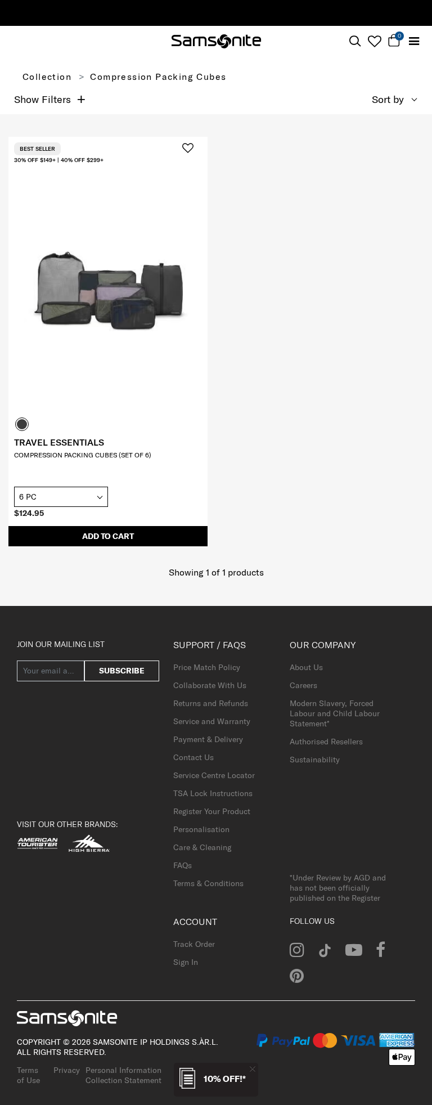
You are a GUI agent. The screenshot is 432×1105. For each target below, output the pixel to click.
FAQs (182, 865)
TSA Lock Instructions (213, 793)
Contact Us (193, 757)
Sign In (185, 962)
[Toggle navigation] (414, 41)
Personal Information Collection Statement (123, 1075)
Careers (303, 685)
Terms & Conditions (208, 883)
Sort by (388, 99)
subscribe (122, 671)
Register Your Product (211, 811)
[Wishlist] (374, 41)
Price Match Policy (206, 667)
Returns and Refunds (210, 703)
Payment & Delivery (208, 739)
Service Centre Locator (214, 775)
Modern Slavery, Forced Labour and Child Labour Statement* (335, 713)
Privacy (66, 1070)
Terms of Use (28, 1075)
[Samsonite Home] (216, 41)
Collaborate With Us (209, 685)
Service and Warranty (211, 721)
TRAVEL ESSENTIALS (59, 442)
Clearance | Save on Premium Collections (307, 12)
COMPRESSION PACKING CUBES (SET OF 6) (82, 455)
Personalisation (201, 829)
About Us (306, 667)
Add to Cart (108, 536)
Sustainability (315, 759)
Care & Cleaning (202, 847)
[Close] (252, 1069)
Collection (46, 76)
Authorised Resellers (326, 741)
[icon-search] (354, 41)
